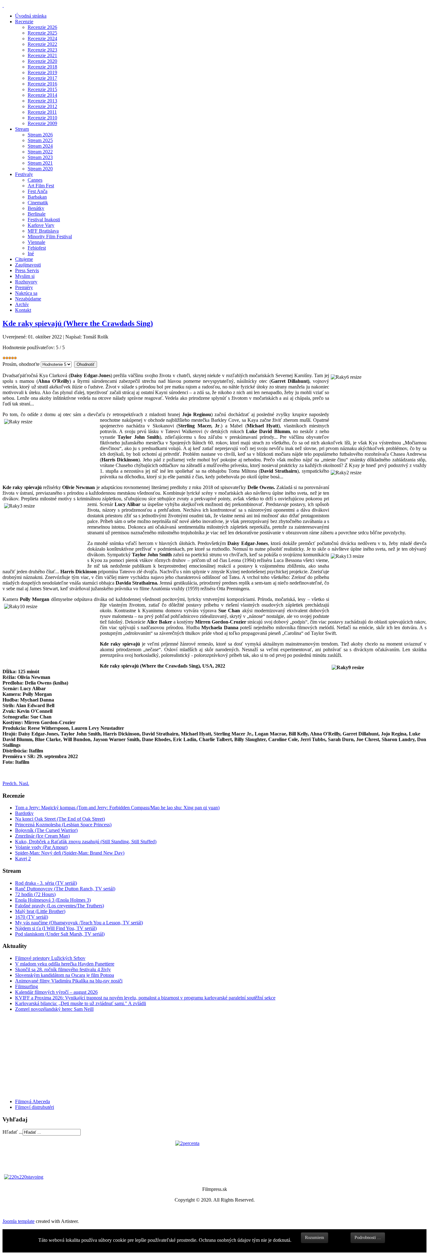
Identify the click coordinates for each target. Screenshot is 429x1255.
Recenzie (24, 21)
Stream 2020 (40, 168)
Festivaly (24, 174)
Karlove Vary (41, 225)
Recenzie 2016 (42, 83)
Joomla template (19, 1221)
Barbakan (37, 197)
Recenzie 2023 (42, 49)
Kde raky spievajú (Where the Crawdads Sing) (78, 323)
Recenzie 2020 (42, 61)
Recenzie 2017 (42, 78)
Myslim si (25, 276)
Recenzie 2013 (42, 100)
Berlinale (37, 214)
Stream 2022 (40, 151)
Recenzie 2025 (42, 33)
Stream (22, 129)
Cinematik (38, 202)
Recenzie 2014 (42, 95)
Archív (22, 304)
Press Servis (27, 270)
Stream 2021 (40, 163)
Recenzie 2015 (42, 89)
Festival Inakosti (44, 219)
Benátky (36, 208)
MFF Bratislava (43, 231)
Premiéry (24, 287)
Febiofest (37, 247)
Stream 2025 (40, 140)
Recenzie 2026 (42, 27)
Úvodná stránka (30, 16)
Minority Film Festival (50, 236)
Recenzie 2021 (42, 55)
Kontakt (23, 310)
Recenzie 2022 (42, 44)
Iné (31, 253)
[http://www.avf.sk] (3, 5)
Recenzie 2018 (42, 66)
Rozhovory (26, 281)
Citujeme (24, 259)
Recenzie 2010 (42, 117)
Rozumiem (314, 1237)
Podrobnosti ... (368, 1237)
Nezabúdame (28, 298)
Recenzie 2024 (42, 38)
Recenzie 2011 (42, 112)
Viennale (36, 242)
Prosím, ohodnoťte (21, 364)
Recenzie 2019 (42, 72)
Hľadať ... (13, 1132)
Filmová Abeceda (32, 1101)
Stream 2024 (40, 146)
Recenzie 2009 (42, 123)
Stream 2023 (40, 157)
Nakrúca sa (26, 293)
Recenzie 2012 (42, 106)
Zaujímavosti (28, 264)
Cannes (35, 180)
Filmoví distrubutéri (34, 1107)
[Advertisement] (40, 1055)
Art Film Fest (41, 185)
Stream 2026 (40, 134)
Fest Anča (37, 191)
